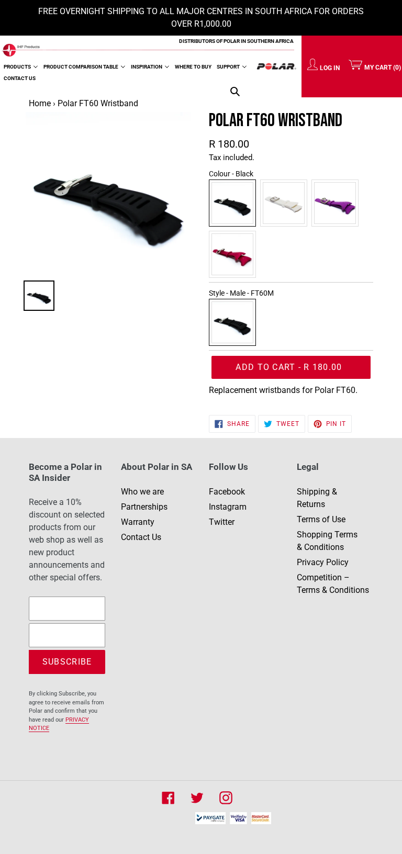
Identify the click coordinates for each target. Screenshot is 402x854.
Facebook (227, 492)
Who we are (142, 492)
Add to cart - (301, 370)
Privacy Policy (323, 562)
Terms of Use (321, 519)
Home (40, 103)
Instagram (228, 507)
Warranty (137, 522)
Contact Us (141, 537)
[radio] (232, 203)
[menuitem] (21, 66)
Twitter (221, 522)
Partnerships (144, 507)
